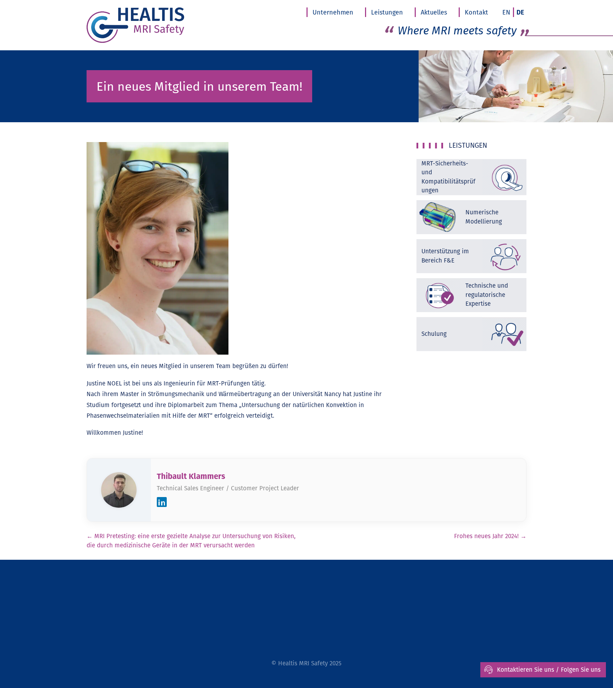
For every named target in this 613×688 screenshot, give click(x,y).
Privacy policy (324, 603)
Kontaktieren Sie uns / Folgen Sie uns (549, 669)
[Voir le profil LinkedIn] (162, 503)
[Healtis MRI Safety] (153, 25)
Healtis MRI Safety (303, 663)
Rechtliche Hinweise (263, 603)
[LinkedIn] (411, 633)
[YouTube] (394, 633)
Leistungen (387, 12)
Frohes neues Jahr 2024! (490, 536)
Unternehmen (333, 12)
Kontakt (476, 12)
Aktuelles (434, 12)
